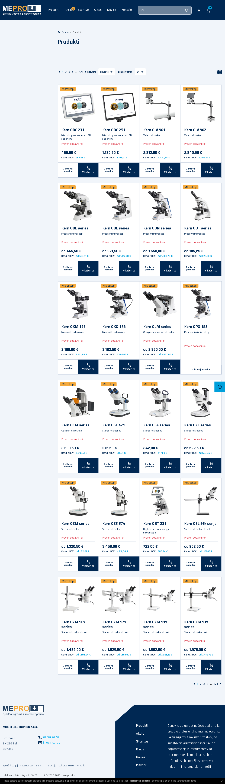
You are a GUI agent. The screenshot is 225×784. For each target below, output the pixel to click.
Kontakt (126, 9)
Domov (65, 32)
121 (81, 72)
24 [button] (138, 71)
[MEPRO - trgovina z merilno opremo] (22, 10)
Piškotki (80, 765)
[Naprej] (85, 71)
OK (222, 780)
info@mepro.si (51, 743)
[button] (199, 10)
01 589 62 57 (51, 737)
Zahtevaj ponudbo (67, 170)
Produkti (53, 9)
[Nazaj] (59, 71)
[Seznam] (219, 72)
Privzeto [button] (104, 71)
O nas (98, 9)
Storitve (83, 9)
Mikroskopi (68, 89)
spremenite (182, 780)
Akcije (140, 733)
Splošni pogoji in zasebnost (18, 765)
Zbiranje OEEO (66, 765)
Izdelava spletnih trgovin (16, 775)
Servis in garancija (46, 765)
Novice (111, 9)
